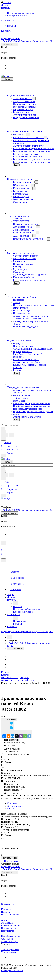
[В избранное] (7, 723)
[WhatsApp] (25, 736)
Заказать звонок (9, 44)
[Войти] (2, 546)
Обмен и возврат (9, 941)
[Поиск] (3, 543)
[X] (17, 736)
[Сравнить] (7, 728)
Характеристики (15, 806)
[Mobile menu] (3, 495)
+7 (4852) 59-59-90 (10, 38)
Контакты (6, 909)
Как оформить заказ (11, 936)
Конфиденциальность (12, 970)
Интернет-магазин (10, 914)
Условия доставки (10, 949)
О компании (7, 904)
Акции (4, 920)
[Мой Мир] (12, 736)
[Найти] (11, 435)
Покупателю (7, 930)
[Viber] (21, 736)
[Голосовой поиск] (4, 435)
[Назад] (15, 603)
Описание (12, 803)
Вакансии (6, 912)
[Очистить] (3, 428)
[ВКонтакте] (4, 736)
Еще (16, 165)
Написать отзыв (9, 858)
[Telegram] (29, 736)
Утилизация (7, 922)
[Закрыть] (3, 560)
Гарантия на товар (10, 925)
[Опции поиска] (3, 431)
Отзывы (11, 808)
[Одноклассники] (8, 736)
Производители (9, 928)
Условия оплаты (9, 952)
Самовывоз (7, 939)
